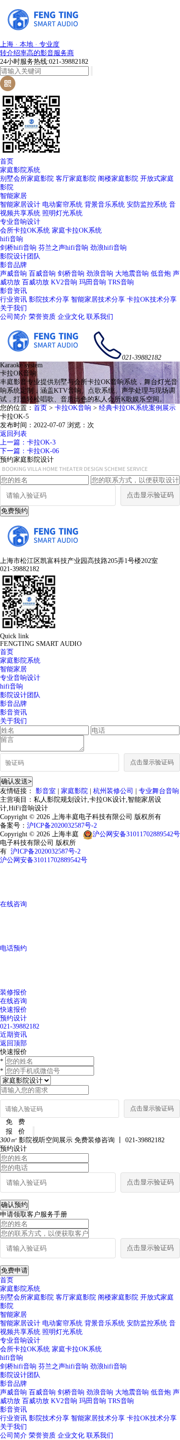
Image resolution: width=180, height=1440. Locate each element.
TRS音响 (121, 282)
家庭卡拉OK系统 (77, 230)
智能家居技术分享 (98, 299)
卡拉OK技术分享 (152, 299)
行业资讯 (13, 299)
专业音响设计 (20, 221)
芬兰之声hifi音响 (63, 247)
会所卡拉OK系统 (25, 230)
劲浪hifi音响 (108, 247)
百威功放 (35, 282)
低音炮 (161, 273)
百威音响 (42, 273)
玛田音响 (92, 282)
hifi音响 (11, 239)
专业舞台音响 (159, 791)
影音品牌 (13, 265)
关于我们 (13, 308)
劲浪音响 (99, 273)
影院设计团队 (20, 256)
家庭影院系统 (20, 170)
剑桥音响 (71, 273)
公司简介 (13, 316)
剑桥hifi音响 (18, 247)
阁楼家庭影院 (118, 178)
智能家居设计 (20, 204)
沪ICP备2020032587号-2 (62, 825)
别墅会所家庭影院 (27, 178)
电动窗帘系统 (62, 204)
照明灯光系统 (62, 213)
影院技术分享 (49, 299)
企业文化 (71, 316)
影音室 (46, 791)
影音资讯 (13, 290)
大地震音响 (132, 273)
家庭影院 (74, 791)
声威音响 (13, 273)
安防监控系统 (147, 204)
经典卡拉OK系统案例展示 (137, 407)
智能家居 (13, 195)
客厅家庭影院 (76, 178)
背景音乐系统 (104, 204)
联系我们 (99, 316)
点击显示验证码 (150, 495)
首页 (6, 161)
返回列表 (13, 433)
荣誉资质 (42, 316)
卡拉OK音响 (73, 407)
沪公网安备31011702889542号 (136, 834)
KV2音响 (64, 282)
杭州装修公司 (113, 791)
